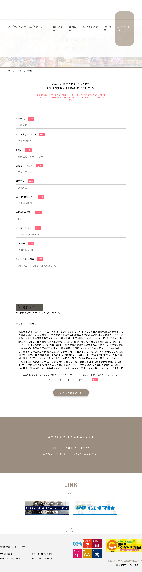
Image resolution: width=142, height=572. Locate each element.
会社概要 (107, 28)
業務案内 (73, 28)
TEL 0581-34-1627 (71, 450)
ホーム (43, 28)
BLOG (128, 79)
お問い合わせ (124, 28)
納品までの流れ (90, 28)
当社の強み (58, 28)
